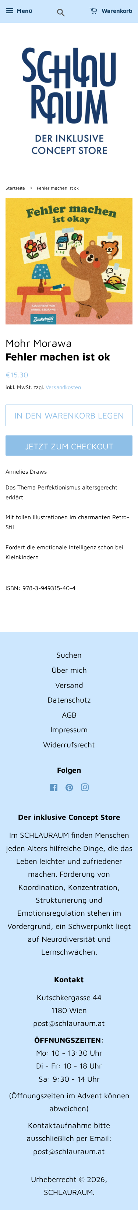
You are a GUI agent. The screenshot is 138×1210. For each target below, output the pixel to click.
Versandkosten (63, 387)
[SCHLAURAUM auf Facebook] (53, 787)
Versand (69, 685)
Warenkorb (116, 10)
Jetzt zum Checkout (69, 446)
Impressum (69, 729)
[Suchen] (61, 13)
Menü (23, 10)
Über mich (69, 669)
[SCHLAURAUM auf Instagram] (85, 787)
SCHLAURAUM (68, 1192)
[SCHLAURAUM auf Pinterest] (69, 787)
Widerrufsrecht (69, 744)
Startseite (15, 188)
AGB (69, 714)
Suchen (69, 654)
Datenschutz (69, 699)
